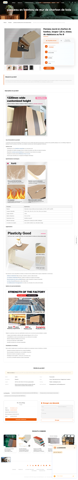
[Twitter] (30, 466)
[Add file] (54, 476)
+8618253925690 (13, 409)
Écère (62, 2)
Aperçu (13, 2)
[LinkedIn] (33, 466)
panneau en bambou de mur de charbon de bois (22, 22)
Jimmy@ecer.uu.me (13, 407)
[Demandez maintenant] (72, 2)
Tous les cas (46, 2)
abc (58, 2)
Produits (20, 2)
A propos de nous (29, 2)
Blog (53, 2)
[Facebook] (27, 466)
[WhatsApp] (46, 466)
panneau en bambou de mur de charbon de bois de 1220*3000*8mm (25, 392)
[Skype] (43, 466)
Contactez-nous (40, 469)
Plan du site (42, 470)
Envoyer (57, 420)
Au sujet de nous (30, 469)
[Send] (73, 476)
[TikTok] (41, 466)
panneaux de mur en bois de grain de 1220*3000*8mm (15, 395)
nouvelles (38, 2)
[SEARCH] (69, 2)
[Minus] (74, 448)
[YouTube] (35, 466)
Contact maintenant (10, 450)
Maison (5, 22)
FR (75, 2)
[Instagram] (38, 466)
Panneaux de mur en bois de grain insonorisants (49, 392)
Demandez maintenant (49, 68)
